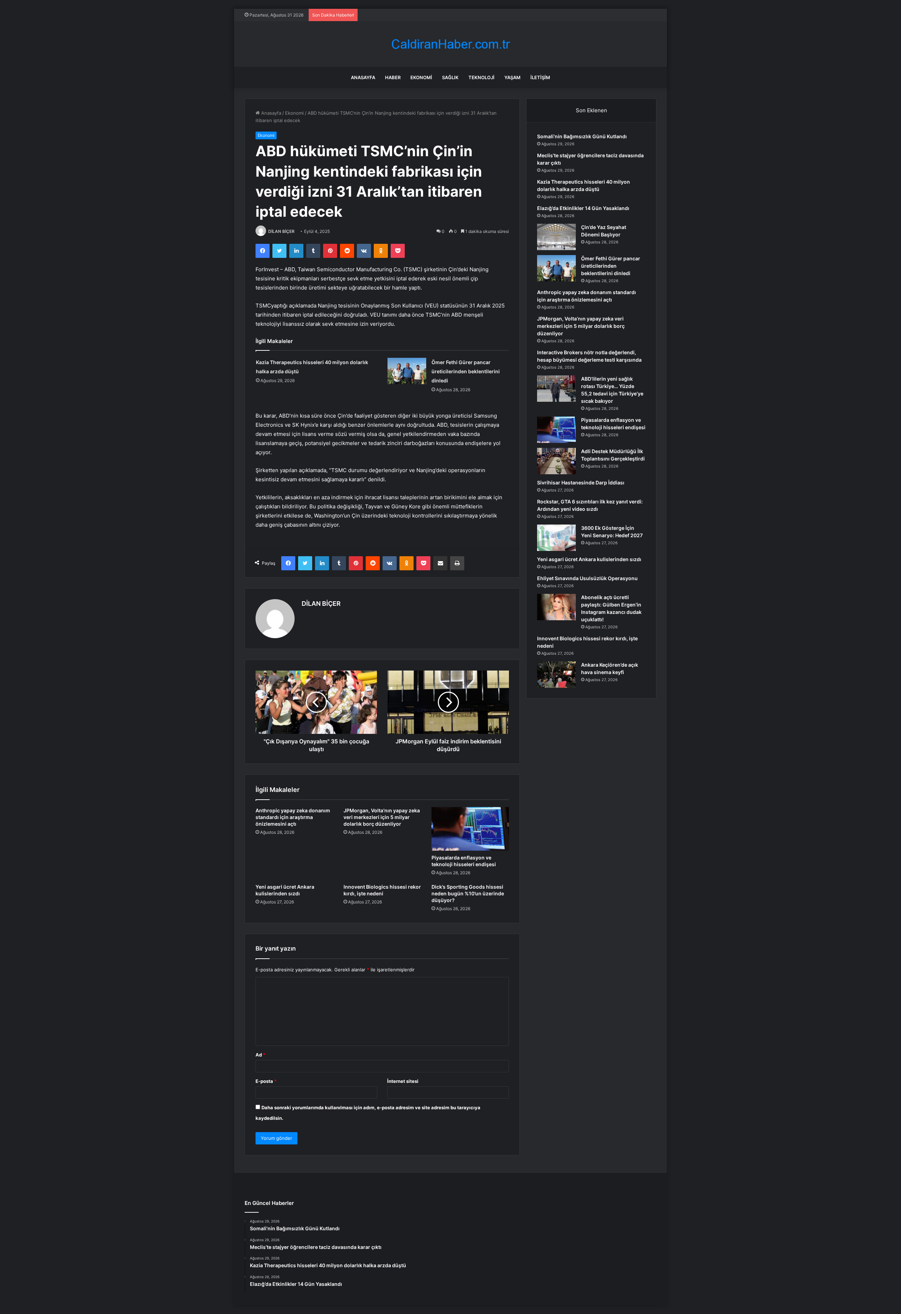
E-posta (266, 1081)
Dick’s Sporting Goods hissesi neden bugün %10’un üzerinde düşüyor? (467, 893)
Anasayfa (363, 77)
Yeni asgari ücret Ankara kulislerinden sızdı (589, 559)
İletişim (540, 77)
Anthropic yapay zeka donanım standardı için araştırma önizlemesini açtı (293, 817)
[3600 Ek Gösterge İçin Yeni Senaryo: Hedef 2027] (556, 538)
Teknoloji (481, 77)
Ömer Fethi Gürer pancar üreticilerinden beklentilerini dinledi (465, 371)
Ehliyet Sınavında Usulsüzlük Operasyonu (587, 578)
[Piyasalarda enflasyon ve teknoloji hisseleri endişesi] (470, 829)
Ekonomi (421, 77)
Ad (260, 1055)
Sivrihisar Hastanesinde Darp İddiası (580, 482)
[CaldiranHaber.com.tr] (450, 44)
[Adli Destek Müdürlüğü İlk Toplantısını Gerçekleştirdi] (556, 461)
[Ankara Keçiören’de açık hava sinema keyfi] (556, 674)
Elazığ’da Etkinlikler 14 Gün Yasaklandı (583, 208)
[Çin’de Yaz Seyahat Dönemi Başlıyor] (556, 237)
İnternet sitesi (402, 1081)
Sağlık (450, 77)
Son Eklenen (591, 110)
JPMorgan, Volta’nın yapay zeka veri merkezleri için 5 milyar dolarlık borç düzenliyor (382, 817)
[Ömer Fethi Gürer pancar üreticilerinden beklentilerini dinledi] (407, 371)
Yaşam (512, 77)
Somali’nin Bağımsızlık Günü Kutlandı (582, 136)
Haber (393, 77)
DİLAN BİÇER (281, 231)
